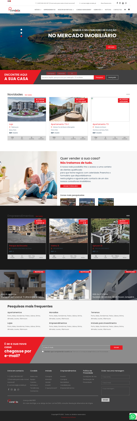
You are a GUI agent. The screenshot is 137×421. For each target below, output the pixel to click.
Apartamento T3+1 (60, 124)
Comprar (51, 73)
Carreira (33, 382)
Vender (48, 382)
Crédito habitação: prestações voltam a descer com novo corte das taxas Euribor (86, 297)
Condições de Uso (90, 376)
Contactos (34, 391)
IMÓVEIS (37, 10)
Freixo (27, 316)
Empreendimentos (49, 10)
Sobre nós (34, 376)
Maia (14, 316)
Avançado (112, 77)
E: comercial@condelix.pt (88, 3)
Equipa (32, 379)
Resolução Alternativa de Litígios (81, 403)
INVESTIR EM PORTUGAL (65, 10)
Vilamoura (23, 319)
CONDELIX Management (83, 10)
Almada (10, 319)
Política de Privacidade (99, 352)
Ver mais (111, 47)
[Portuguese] (10, 1)
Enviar (116, 347)
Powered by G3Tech (68, 417)
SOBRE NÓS (97, 10)
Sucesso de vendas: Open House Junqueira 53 (114, 297)
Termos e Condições (80, 352)
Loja (11, 124)
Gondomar (20, 316)
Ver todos (28, 95)
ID (72, 73)
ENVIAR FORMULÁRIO (71, 186)
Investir (48, 385)
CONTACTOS (118, 10)
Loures (16, 319)
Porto (9, 316)
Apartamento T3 (101, 124)
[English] (8, 1)
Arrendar (61, 73)
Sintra (38, 316)
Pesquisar (99, 77)
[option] (23, 285)
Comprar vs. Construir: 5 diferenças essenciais (23, 297)
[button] (127, 94)
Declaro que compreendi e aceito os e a (76, 352)
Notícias (108, 10)
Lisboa (32, 316)
